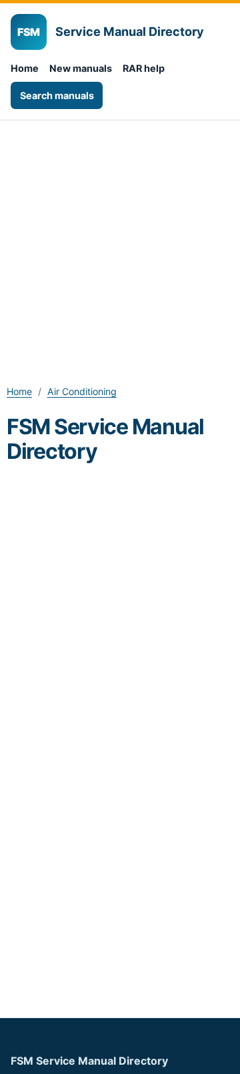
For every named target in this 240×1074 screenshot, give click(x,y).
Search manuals (57, 95)
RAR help (144, 68)
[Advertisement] (120, 246)
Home (25, 68)
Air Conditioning (82, 391)
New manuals (80, 68)
